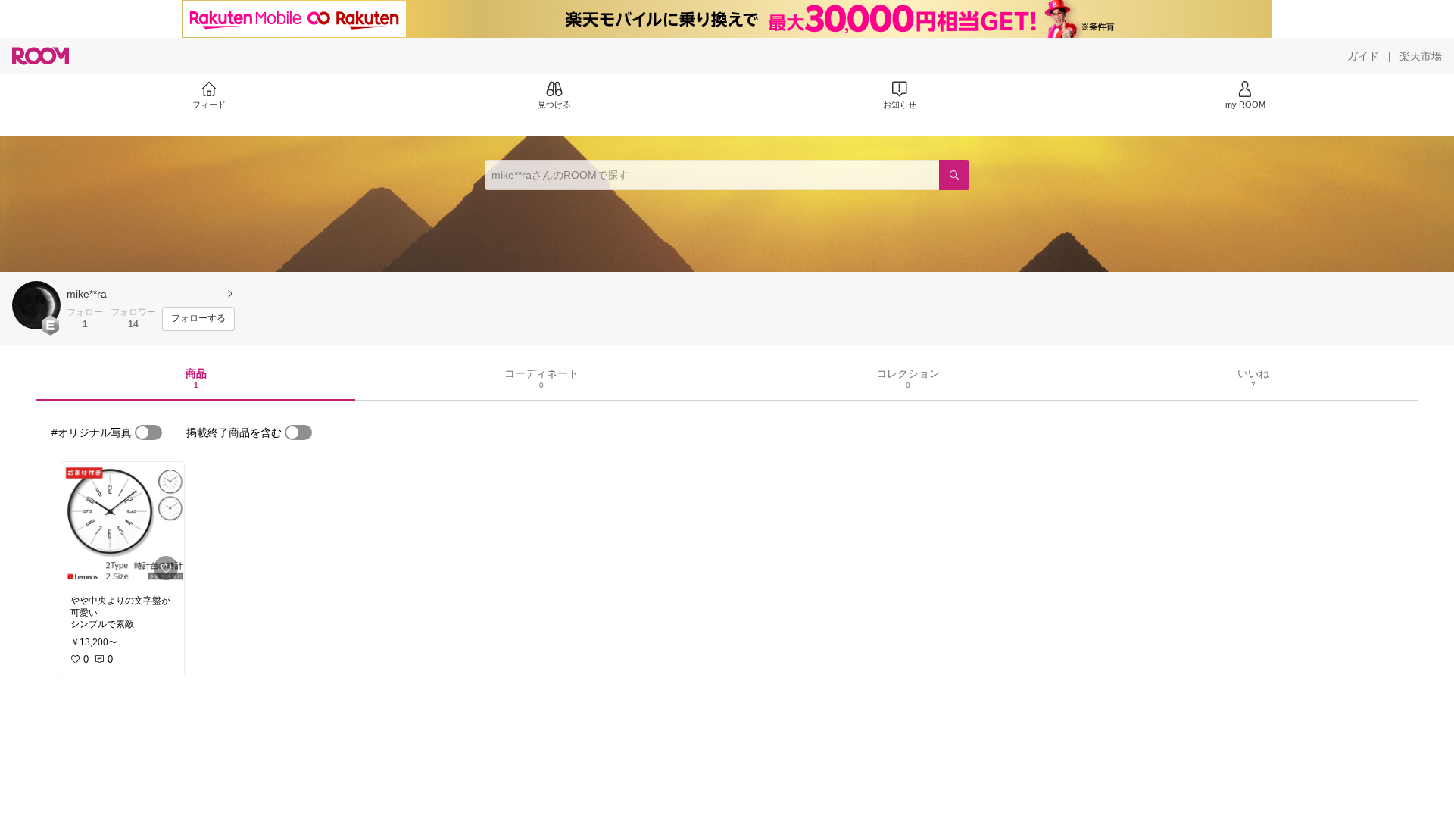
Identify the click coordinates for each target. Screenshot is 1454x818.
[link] (122, 524)
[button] (36, 305)
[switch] (148, 432)
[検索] (954, 175)
